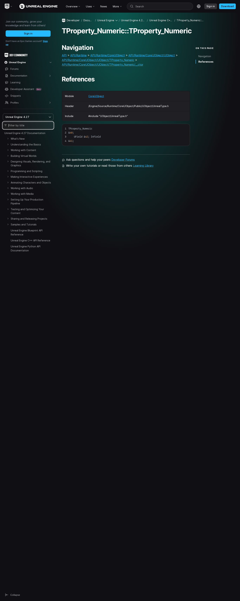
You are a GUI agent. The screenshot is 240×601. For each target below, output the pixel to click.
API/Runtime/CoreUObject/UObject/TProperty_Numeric (98, 60)
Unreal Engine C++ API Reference (30, 240)
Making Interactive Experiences (29, 176)
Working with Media (22, 193)
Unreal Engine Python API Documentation (25, 248)
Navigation (204, 56)
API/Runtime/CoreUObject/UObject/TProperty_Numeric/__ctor (102, 64)
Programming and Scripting (26, 171)
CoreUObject (96, 96)
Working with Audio (22, 188)
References (205, 61)
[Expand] (8, 138)
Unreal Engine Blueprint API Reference (27, 232)
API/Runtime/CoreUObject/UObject (151, 55)
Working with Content (23, 150)
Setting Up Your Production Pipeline (27, 201)
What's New (18, 138)
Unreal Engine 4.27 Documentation (24, 133)
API (64, 55)
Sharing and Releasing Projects (29, 218)
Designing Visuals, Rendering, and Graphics (30, 163)
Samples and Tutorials (24, 224)
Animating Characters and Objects (31, 182)
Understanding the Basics (26, 144)
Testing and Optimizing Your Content (27, 211)
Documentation (88, 20)
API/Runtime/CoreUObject (107, 55)
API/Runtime (78, 55)
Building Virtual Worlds (24, 155)
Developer (73, 20)
